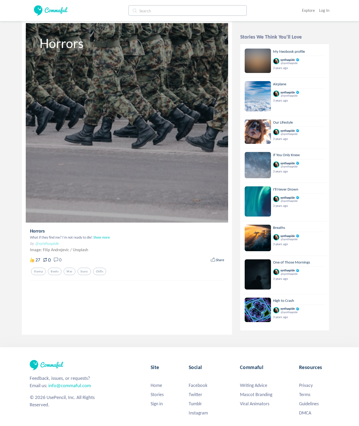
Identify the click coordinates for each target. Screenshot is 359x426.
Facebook (198, 385)
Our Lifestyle (283, 122)
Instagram (198, 413)
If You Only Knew (286, 154)
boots (55, 271)
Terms (304, 394)
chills (100, 271)
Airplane (279, 84)
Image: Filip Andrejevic (50, 249)
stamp (38, 271)
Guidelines (309, 404)
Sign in (157, 404)
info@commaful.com (69, 385)
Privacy (306, 385)
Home (156, 385)
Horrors (37, 231)
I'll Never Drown (285, 189)
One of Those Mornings (291, 262)
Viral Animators (254, 404)
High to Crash (283, 300)
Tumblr (195, 404)
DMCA (305, 413)
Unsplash (80, 249)
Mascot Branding (256, 394)
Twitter (195, 394)
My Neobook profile (289, 51)
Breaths (279, 227)
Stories (157, 394)
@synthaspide (47, 243)
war (69, 271)
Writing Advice (253, 385)
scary (84, 271)
